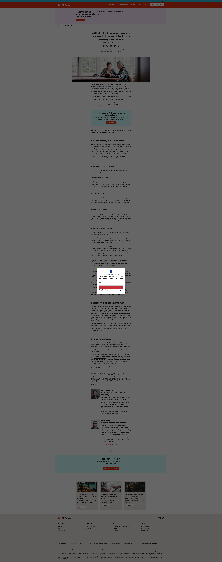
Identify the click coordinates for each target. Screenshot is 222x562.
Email (100, 282)
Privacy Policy (116, 290)
